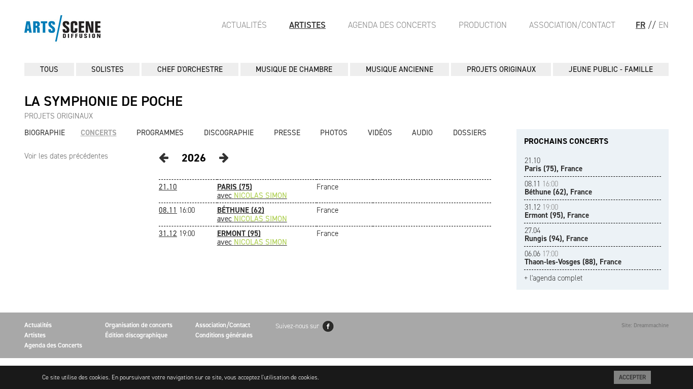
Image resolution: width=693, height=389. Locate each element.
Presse (287, 133)
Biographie (44, 133)
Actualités (244, 24)
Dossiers (470, 133)
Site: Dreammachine (645, 325)
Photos (334, 133)
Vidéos (380, 133)
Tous (49, 69)
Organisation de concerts (138, 325)
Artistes (307, 24)
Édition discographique (136, 335)
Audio (422, 133)
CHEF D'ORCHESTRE (190, 69)
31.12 (168, 233)
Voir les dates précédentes (66, 156)
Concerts (99, 133)
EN (664, 24)
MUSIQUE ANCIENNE (399, 69)
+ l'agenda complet (553, 278)
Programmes (160, 133)
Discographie (229, 133)
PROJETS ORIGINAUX (501, 69)
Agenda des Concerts (392, 24)
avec (252, 191)
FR (640, 24)
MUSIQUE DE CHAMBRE (294, 69)
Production (483, 24)
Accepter (632, 377)
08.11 (168, 210)
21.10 (168, 187)
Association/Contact (572, 24)
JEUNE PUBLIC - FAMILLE (611, 69)
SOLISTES (107, 69)
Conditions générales (224, 335)
